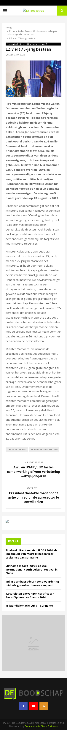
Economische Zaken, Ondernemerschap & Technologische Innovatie (27, 44)
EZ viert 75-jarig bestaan (44, 449)
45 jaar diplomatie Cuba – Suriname (29, 605)
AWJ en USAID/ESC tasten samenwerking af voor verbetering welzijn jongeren (33, 471)
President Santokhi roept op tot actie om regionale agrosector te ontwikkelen (33, 497)
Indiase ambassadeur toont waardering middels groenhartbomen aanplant (32, 583)
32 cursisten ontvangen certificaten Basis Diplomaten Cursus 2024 (30, 595)
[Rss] (43, 706)
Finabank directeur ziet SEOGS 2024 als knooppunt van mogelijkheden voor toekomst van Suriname (31, 554)
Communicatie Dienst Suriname (41, 726)
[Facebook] (23, 706)
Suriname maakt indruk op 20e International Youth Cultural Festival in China (32, 569)
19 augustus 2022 (16, 449)
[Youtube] (33, 706)
